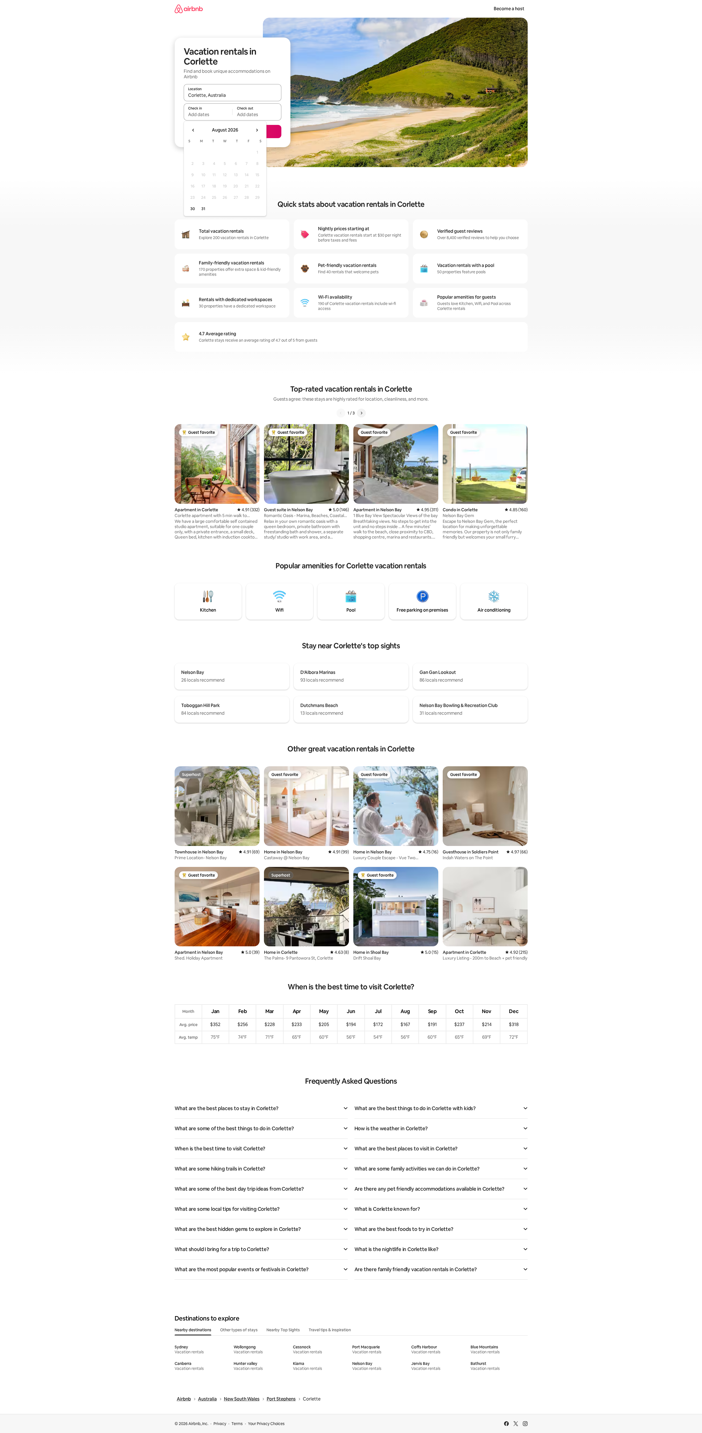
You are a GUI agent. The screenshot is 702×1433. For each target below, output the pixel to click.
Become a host (509, 9)
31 (203, 208)
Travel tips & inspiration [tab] (330, 1329)
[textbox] (208, 114)
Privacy (219, 1423)
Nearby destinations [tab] (193, 1329)
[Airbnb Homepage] (189, 8)
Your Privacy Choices (266, 1423)
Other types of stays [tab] (239, 1329)
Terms (237, 1423)
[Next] (361, 413)
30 (192, 208)
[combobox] (232, 95)
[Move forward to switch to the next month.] (256, 130)
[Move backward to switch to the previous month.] (193, 130)
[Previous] (341, 413)
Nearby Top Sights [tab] (283, 1329)
